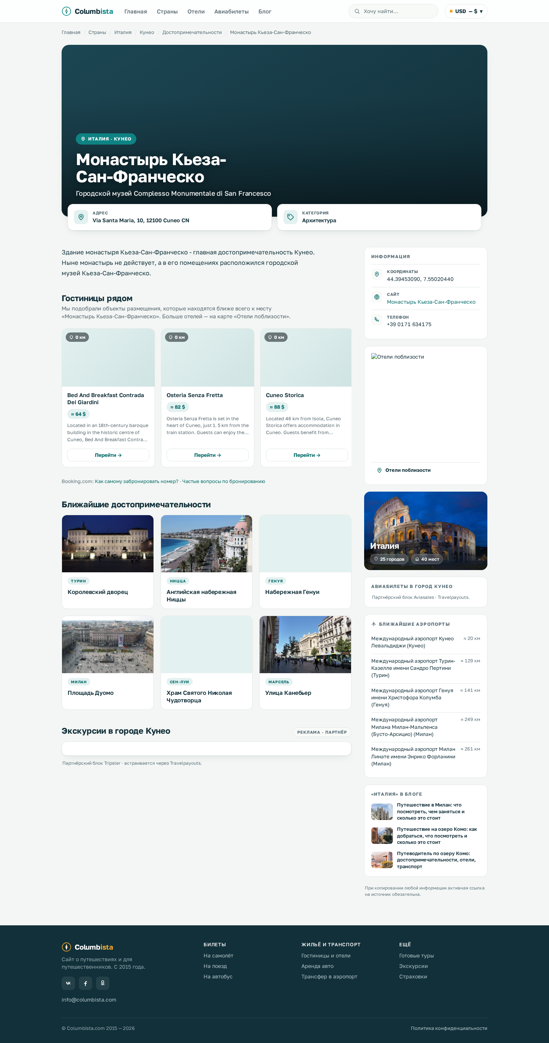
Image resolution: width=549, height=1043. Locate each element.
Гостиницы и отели (326, 955)
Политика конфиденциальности (449, 1028)
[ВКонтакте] (68, 983)
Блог (265, 11)
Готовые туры (416, 955)
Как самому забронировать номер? (137, 481)
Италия (122, 32)
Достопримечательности (192, 32)
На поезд (215, 966)
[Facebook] (85, 983)
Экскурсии (413, 966)
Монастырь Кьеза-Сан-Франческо (431, 301)
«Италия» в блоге (396, 794)
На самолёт (218, 955)
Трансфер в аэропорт (329, 976)
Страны (167, 11)
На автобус (218, 976)
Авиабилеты (231, 11)
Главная (135, 11)
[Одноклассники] (102, 983)
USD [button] (469, 11)
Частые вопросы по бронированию (223, 481)
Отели (196, 11)
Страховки (413, 976)
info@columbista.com (89, 999)
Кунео (147, 32)
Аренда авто (317, 966)
